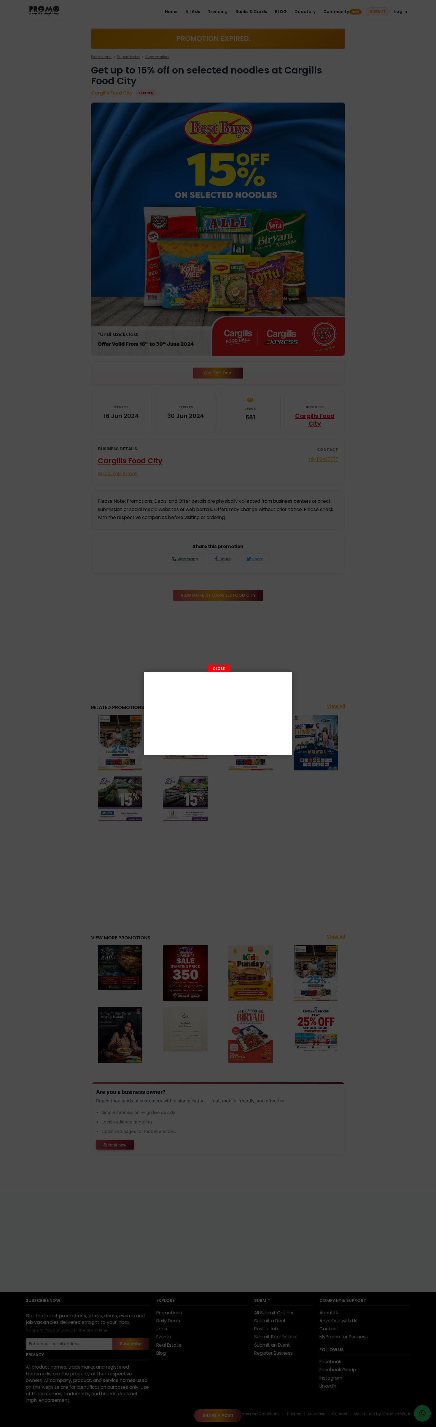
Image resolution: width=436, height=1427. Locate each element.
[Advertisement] (218, 713)
